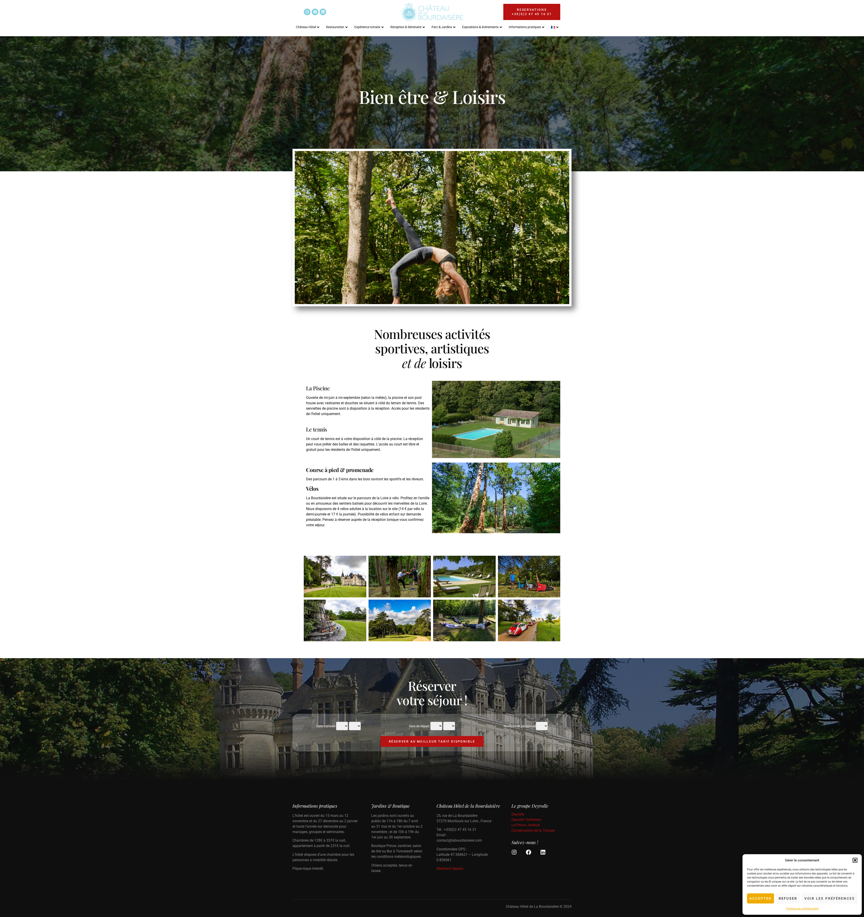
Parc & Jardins (442, 27)
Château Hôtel (306, 27)
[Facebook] (315, 12)
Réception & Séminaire (405, 27)
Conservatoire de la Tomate (533, 830)
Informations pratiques (525, 27)
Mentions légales (450, 868)
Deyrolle (517, 814)
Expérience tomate (367, 27)
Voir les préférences (829, 899)
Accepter (760, 899)
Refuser (788, 899)
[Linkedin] (323, 12)
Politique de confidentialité (802, 908)
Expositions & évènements (480, 27)
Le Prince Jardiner (525, 825)
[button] (855, 860)
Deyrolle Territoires (526, 820)
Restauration (335, 27)
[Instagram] (307, 12)
